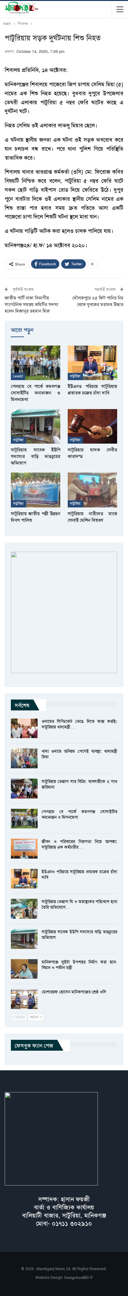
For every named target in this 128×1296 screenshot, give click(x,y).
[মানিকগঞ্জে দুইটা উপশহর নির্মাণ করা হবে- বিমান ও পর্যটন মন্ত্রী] (24, 969)
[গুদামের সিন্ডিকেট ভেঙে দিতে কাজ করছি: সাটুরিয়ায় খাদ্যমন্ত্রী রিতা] (24, 728)
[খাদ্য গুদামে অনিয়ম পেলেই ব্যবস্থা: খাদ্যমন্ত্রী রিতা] (24, 758)
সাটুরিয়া (75, 376)
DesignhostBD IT (78, 1277)
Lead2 (18, 376)
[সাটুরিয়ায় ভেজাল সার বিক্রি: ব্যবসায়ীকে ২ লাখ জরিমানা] (24, 789)
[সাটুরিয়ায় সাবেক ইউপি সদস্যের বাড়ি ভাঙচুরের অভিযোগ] (35, 426)
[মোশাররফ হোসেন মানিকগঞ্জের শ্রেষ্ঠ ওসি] (24, 999)
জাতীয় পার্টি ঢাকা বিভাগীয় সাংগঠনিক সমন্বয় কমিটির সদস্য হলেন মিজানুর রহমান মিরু (31, 304)
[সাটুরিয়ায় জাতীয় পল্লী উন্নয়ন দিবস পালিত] (35, 490)
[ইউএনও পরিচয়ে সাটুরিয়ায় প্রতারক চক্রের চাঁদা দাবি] (92, 363)
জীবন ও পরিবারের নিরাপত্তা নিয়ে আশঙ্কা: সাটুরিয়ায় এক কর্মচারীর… (79, 844)
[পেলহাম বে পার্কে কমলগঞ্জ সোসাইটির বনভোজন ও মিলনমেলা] (35, 363)
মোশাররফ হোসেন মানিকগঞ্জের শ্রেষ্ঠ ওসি (74, 992)
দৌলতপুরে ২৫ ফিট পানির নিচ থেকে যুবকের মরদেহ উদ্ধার (97, 301)
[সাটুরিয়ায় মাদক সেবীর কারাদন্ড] (92, 426)
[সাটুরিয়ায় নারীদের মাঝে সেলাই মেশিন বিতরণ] (92, 490)
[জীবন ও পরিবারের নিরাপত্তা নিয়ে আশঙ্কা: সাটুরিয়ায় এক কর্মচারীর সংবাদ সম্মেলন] (24, 849)
